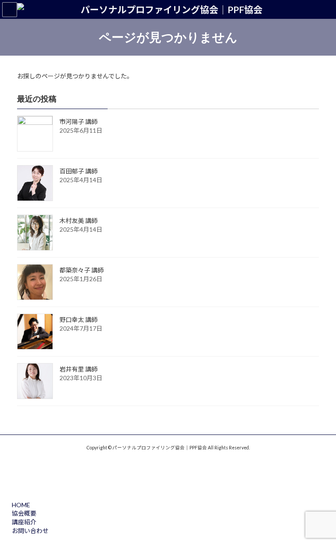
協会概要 (24, 513)
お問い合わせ (30, 530)
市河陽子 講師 (79, 121)
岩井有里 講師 (79, 369)
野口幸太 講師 (79, 319)
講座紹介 (24, 522)
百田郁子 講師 (79, 171)
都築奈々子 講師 (82, 270)
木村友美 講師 (79, 220)
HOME (21, 505)
